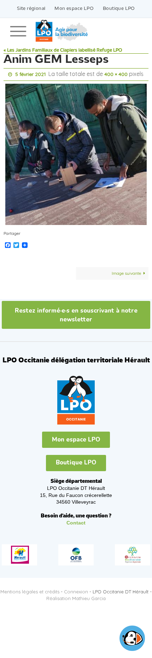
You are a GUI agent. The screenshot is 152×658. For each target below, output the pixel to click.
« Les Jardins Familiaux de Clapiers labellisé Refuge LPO (63, 50)
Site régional (31, 9)
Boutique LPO (119, 9)
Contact (76, 521)
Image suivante (126, 271)
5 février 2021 (30, 74)
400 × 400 (116, 74)
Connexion (76, 590)
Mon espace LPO (74, 9)
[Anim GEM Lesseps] (76, 152)
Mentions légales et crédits (29, 590)
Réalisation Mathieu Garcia (76, 596)
